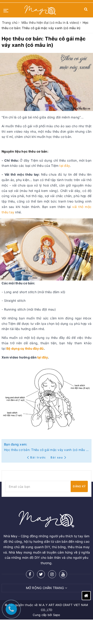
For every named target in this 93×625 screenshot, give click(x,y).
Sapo (56, 615)
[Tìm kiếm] (86, 10)
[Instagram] (52, 574)
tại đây (64, 165)
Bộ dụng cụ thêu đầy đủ (25, 348)
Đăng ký (79, 486)
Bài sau (57, 457)
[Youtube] (63, 574)
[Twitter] (41, 574)
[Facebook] (30, 574)
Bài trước (38, 457)
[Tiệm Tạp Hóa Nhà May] (40, 10)
